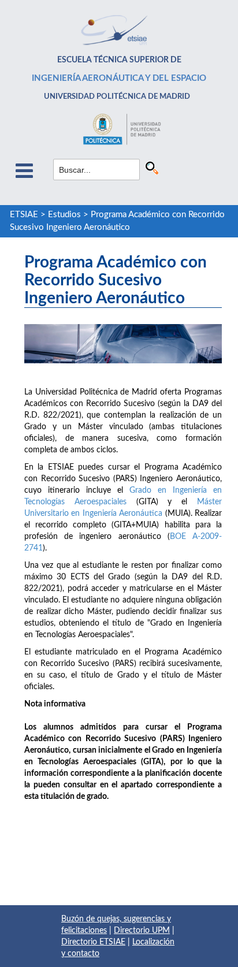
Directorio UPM (142, 931)
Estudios (64, 214)
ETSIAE (24, 214)
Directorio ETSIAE (93, 942)
